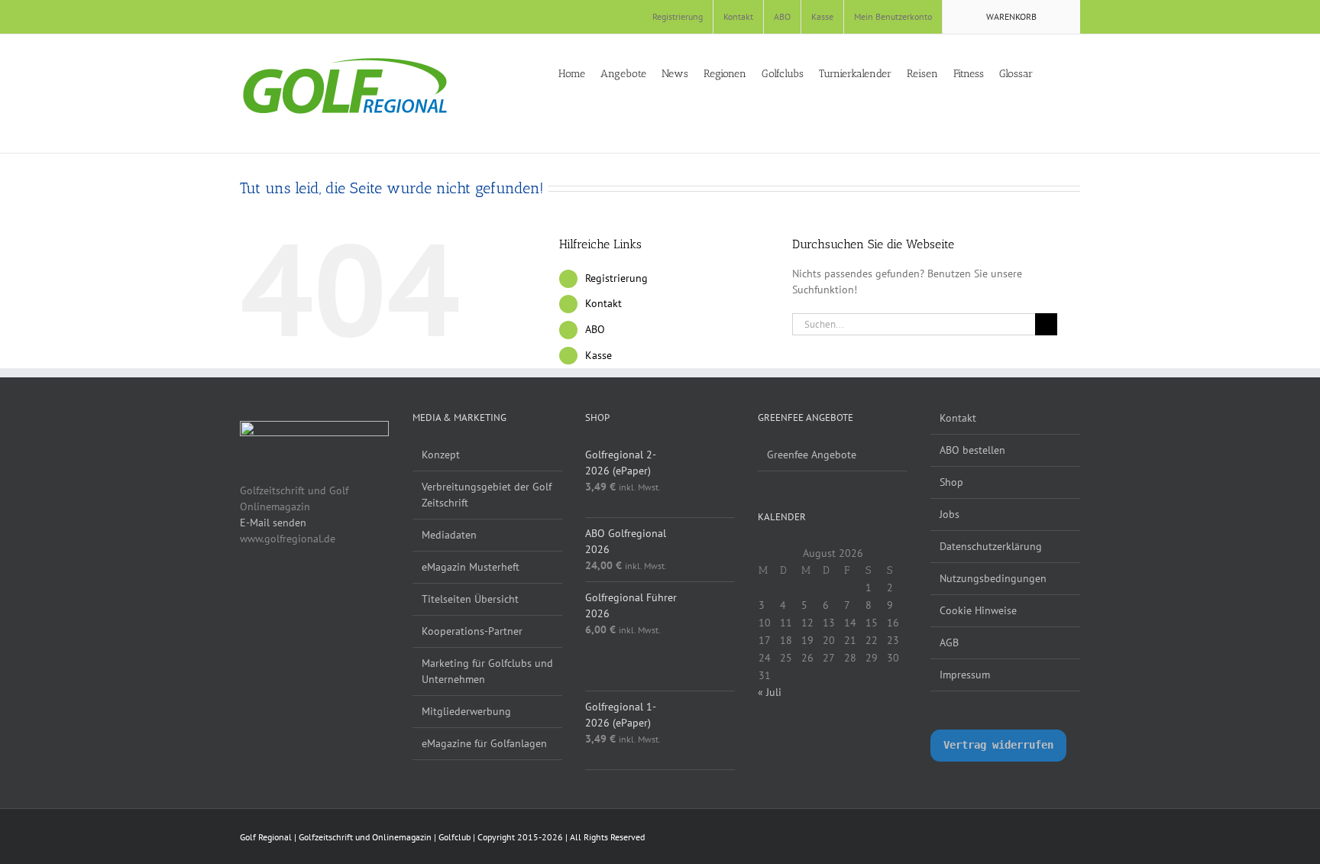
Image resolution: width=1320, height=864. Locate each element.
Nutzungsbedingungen (993, 578)
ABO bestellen (972, 450)
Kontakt (603, 303)
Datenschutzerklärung (991, 546)
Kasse (598, 355)
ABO (595, 329)
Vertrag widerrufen (998, 745)
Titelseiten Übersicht (470, 599)
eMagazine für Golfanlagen (484, 743)
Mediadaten (449, 535)
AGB (949, 642)
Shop (951, 482)
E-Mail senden (273, 522)
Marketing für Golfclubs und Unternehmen (487, 671)
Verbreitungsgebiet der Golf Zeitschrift (487, 495)
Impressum (965, 674)
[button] (1076, 72)
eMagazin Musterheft (470, 567)
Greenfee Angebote (811, 454)
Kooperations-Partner (472, 631)
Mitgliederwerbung (466, 711)
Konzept (441, 454)
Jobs (949, 514)
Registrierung (616, 278)
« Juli (769, 692)
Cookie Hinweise (978, 610)
